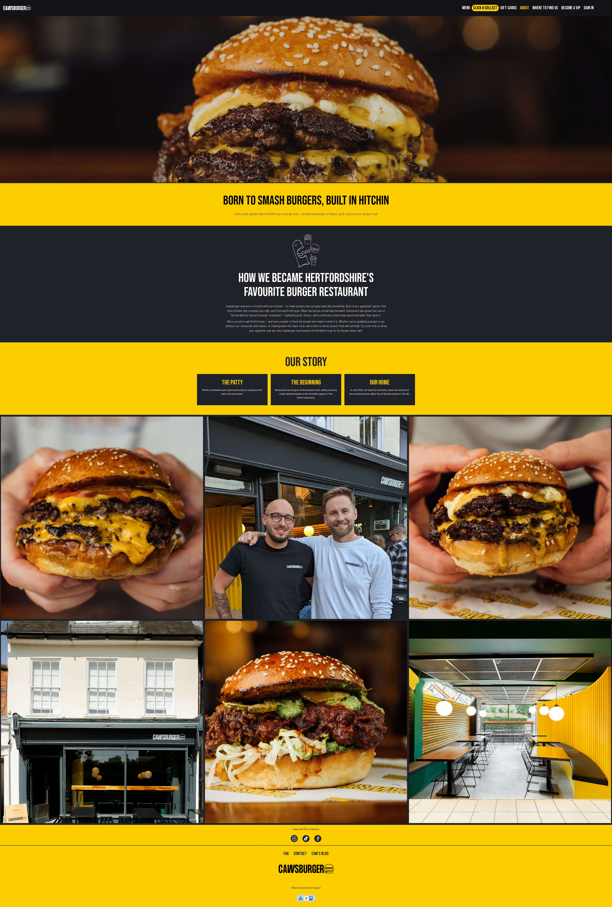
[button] (102, 518)
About (524, 8)
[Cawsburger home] (17, 8)
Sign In (589, 8)
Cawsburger (306, 869)
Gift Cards (508, 8)
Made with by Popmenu (160, 829)
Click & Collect (485, 8)
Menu (466, 8)
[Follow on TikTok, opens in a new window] (306, 838)
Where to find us (545, 8)
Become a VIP (570, 8)
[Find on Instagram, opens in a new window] (294, 838)
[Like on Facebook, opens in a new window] (317, 838)
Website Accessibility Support (306, 887)
